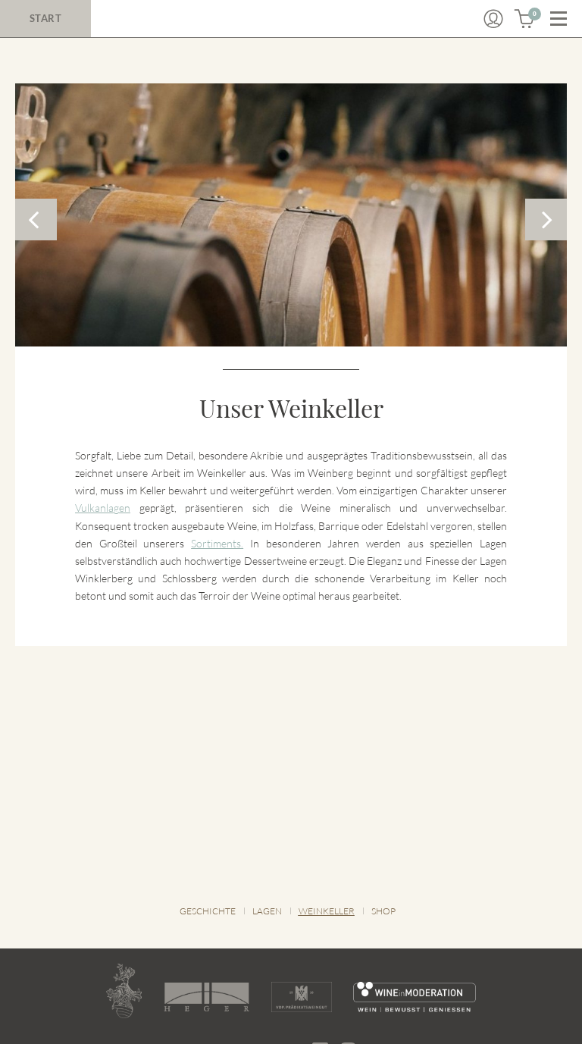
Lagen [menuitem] (267, 911)
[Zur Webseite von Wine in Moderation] (415, 997)
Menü (558, 19)
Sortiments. (217, 543)
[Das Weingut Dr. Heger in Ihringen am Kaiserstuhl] (124, 991)
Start (46, 18)
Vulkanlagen (102, 507)
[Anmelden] (493, 19)
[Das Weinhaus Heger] (206, 997)
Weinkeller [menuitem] (327, 911)
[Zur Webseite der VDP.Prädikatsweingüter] (301, 997)
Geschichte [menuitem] (208, 911)
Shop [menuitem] (383, 911)
